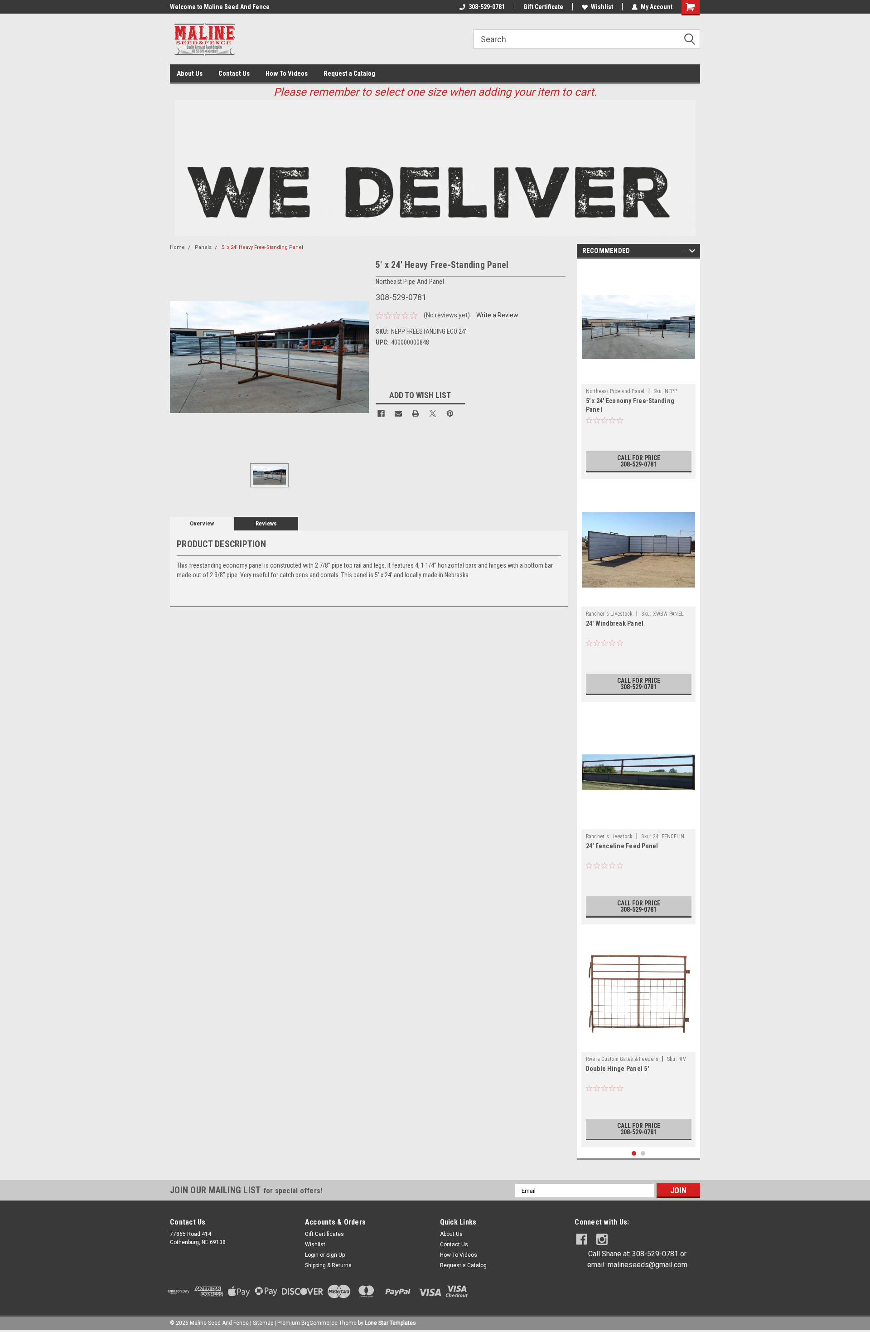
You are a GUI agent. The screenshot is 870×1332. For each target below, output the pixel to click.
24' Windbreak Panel (615, 623)
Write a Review (497, 315)
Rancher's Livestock (609, 614)
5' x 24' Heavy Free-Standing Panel (262, 247)
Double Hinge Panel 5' (617, 1068)
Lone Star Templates (390, 1323)
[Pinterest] (450, 413)
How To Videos (287, 73)
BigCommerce (319, 1323)
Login (312, 1255)
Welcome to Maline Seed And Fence (220, 6)
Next (692, 252)
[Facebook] (381, 413)
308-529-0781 (487, 6)
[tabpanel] (638, 371)
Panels (203, 247)
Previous (684, 252)
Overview (202, 523)
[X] (432, 413)
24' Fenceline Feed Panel (622, 846)
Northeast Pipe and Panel (615, 391)
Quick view (638, 377)
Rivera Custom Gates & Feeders (622, 1059)
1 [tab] (634, 1153)
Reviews (266, 523)
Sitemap (263, 1323)
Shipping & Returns (328, 1265)
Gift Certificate (543, 6)
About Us (190, 73)
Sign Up (335, 1255)
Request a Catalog (349, 73)
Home (177, 247)
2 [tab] (643, 1153)
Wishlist (602, 6)
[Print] (415, 413)
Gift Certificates (324, 1234)
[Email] (398, 413)
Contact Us (234, 73)
